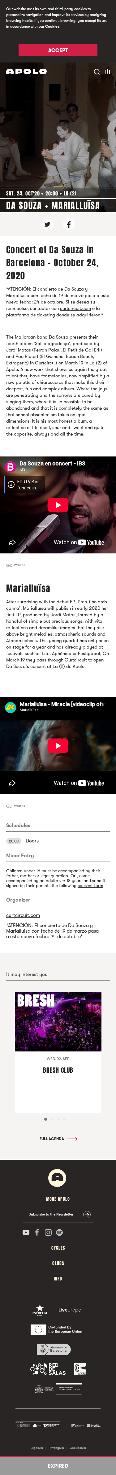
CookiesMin (78, 1447)
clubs (58, 1263)
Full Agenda (52, 1139)
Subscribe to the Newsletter (51, 1214)
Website (19, 565)
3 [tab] (58, 1119)
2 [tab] (52, 1119)
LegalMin (37, 1447)
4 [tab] (64, 1119)
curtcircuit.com (75, 308)
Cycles (58, 1248)
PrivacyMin (56, 1447)
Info (58, 1279)
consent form (90, 885)
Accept (58, 50)
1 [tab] (45, 1119)
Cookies (52, 26)
